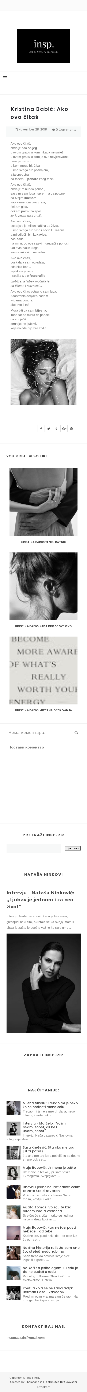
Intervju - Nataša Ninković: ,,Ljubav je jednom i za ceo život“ (40, 900)
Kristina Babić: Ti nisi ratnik (43, 542)
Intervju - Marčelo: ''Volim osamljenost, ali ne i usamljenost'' (44, 1127)
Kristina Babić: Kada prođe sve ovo (43, 626)
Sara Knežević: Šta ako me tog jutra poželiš (49, 1149)
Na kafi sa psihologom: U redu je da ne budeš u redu (50, 1270)
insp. (37, 1377)
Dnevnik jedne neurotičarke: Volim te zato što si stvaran (51, 1189)
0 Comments (66, 130)
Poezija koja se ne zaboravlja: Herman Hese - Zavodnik (48, 1290)
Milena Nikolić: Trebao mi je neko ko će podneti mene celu (50, 1105)
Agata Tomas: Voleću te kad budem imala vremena (47, 1209)
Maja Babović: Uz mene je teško (49, 1167)
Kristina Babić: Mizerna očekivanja (43, 710)
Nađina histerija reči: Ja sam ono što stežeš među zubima (51, 1250)
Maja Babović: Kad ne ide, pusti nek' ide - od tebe (49, 1229)
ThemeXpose (33, 1382)
